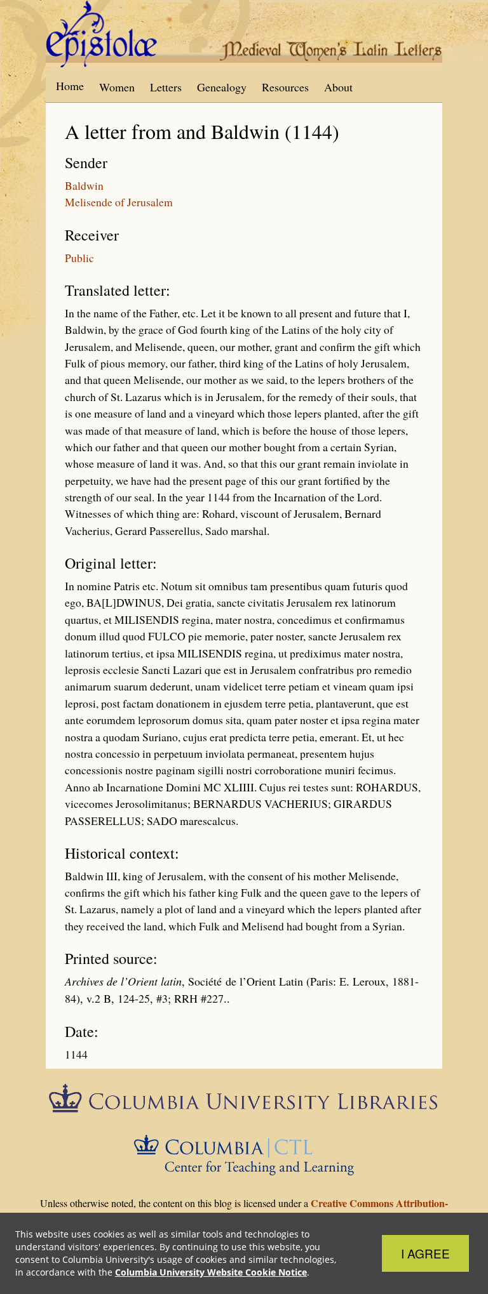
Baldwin (84, 185)
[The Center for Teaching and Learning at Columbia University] (244, 1153)
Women (117, 87)
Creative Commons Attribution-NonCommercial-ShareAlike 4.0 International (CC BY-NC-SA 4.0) (239, 1210)
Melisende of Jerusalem (119, 201)
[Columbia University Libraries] (244, 1102)
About (338, 87)
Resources (285, 87)
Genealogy (222, 87)
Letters (166, 87)
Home (70, 85)
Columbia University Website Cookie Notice (211, 1272)
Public (79, 257)
